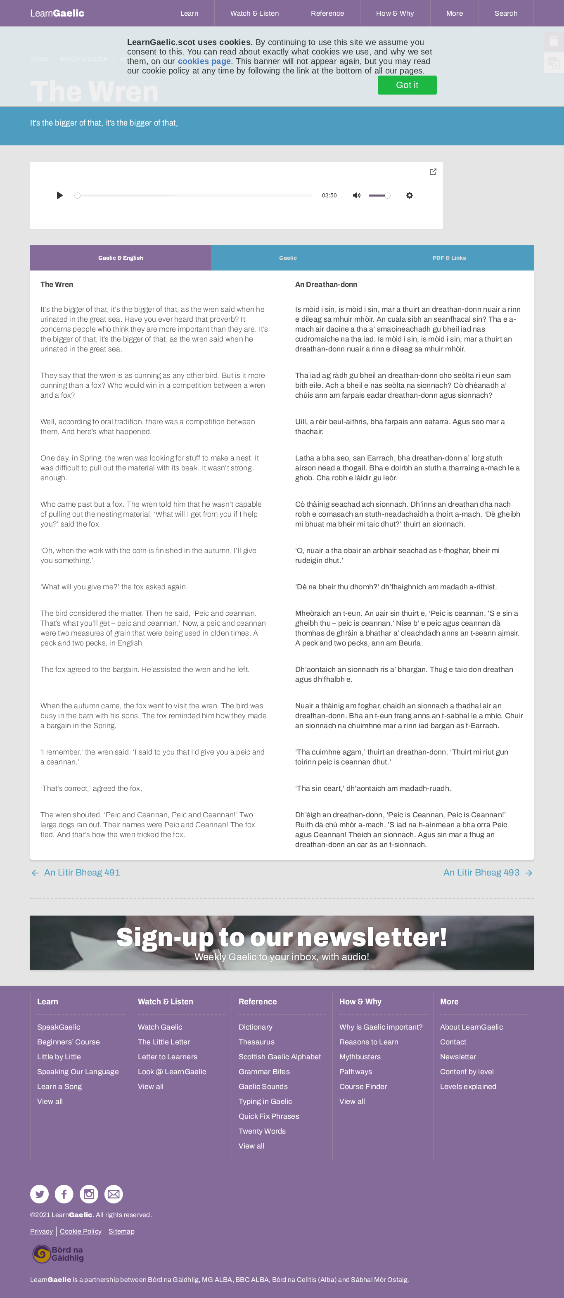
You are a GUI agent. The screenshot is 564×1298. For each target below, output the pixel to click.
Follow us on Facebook (64, 1194)
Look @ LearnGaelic (172, 1072)
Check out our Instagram (89, 1194)
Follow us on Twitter (39, 1194)
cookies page (204, 61)
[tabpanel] (282, 565)
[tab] (120, 258)
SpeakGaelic (59, 1027)
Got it (407, 85)
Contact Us (113, 1194)
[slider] (194, 195)
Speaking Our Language (78, 1072)
